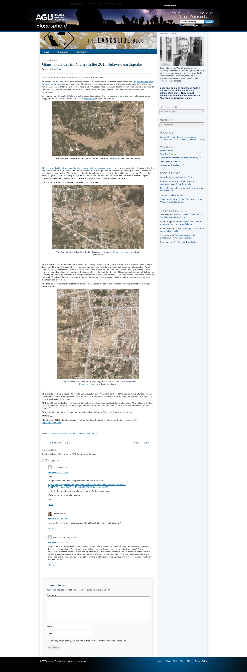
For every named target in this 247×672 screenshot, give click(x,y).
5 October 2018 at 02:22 (58, 542)
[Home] (51, 20)
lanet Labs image (88, 384)
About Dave (62, 52)
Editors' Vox (166, 151)
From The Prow (168, 154)
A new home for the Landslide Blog (176, 177)
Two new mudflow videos (171, 195)
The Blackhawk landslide (185, 242)
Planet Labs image (121, 252)
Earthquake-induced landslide (63, 433)
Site (196, 26)
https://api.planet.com (51, 422)
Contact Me (81, 52)
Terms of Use (186, 661)
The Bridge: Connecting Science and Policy (180, 158)
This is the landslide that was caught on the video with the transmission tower (76, 168)
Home (46, 52)
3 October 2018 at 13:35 (58, 519)
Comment (52, 595)
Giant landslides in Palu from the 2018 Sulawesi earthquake (92, 64)
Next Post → (143, 442)
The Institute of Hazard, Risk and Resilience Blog (182, 139)
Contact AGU (171, 661)
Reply (51, 505)
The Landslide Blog (170, 161)
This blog (185, 26)
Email (50, 633)
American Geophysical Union (58, 661)
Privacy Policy (201, 661)
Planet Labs (89, 98)
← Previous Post (57, 442)
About (160, 661)
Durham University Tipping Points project (178, 137)
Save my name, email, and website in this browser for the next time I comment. (88, 641)
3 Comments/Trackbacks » (87, 433)
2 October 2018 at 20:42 (58, 472)
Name (50, 626)
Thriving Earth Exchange (172, 165)
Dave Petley (57, 69)
